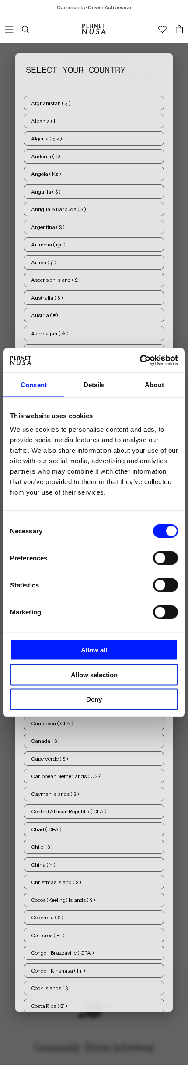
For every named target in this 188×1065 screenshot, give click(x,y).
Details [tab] (94, 384)
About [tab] (154, 384)
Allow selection (94, 674)
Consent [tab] (34, 384)
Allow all (94, 650)
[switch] (165, 558)
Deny (94, 699)
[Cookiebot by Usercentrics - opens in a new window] (139, 360)
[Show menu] (9, 29)
